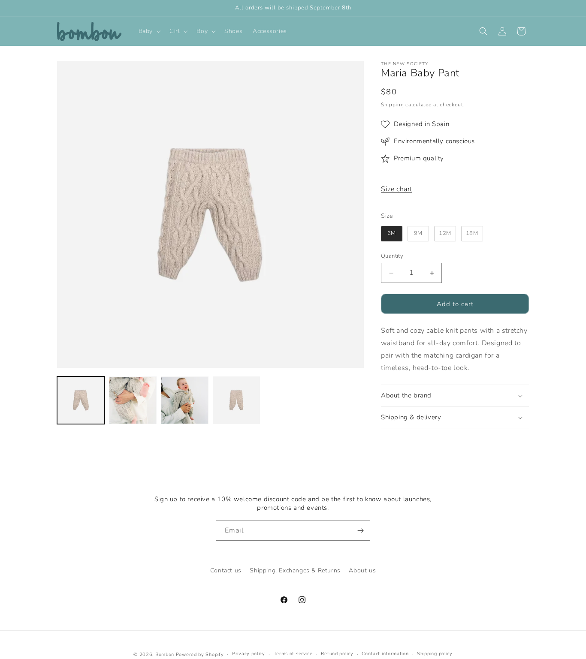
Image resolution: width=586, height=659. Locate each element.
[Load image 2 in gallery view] (133, 400)
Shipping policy (435, 654)
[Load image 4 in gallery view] (236, 400)
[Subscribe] (360, 531)
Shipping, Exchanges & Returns (295, 570)
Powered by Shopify (200, 654)
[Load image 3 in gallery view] (184, 400)
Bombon (164, 654)
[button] (148, 31)
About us (362, 570)
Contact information (385, 654)
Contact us (226, 570)
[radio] (391, 233)
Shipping (392, 104)
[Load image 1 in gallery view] (81, 400)
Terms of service (293, 654)
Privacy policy (248, 654)
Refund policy (337, 654)
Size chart (396, 189)
